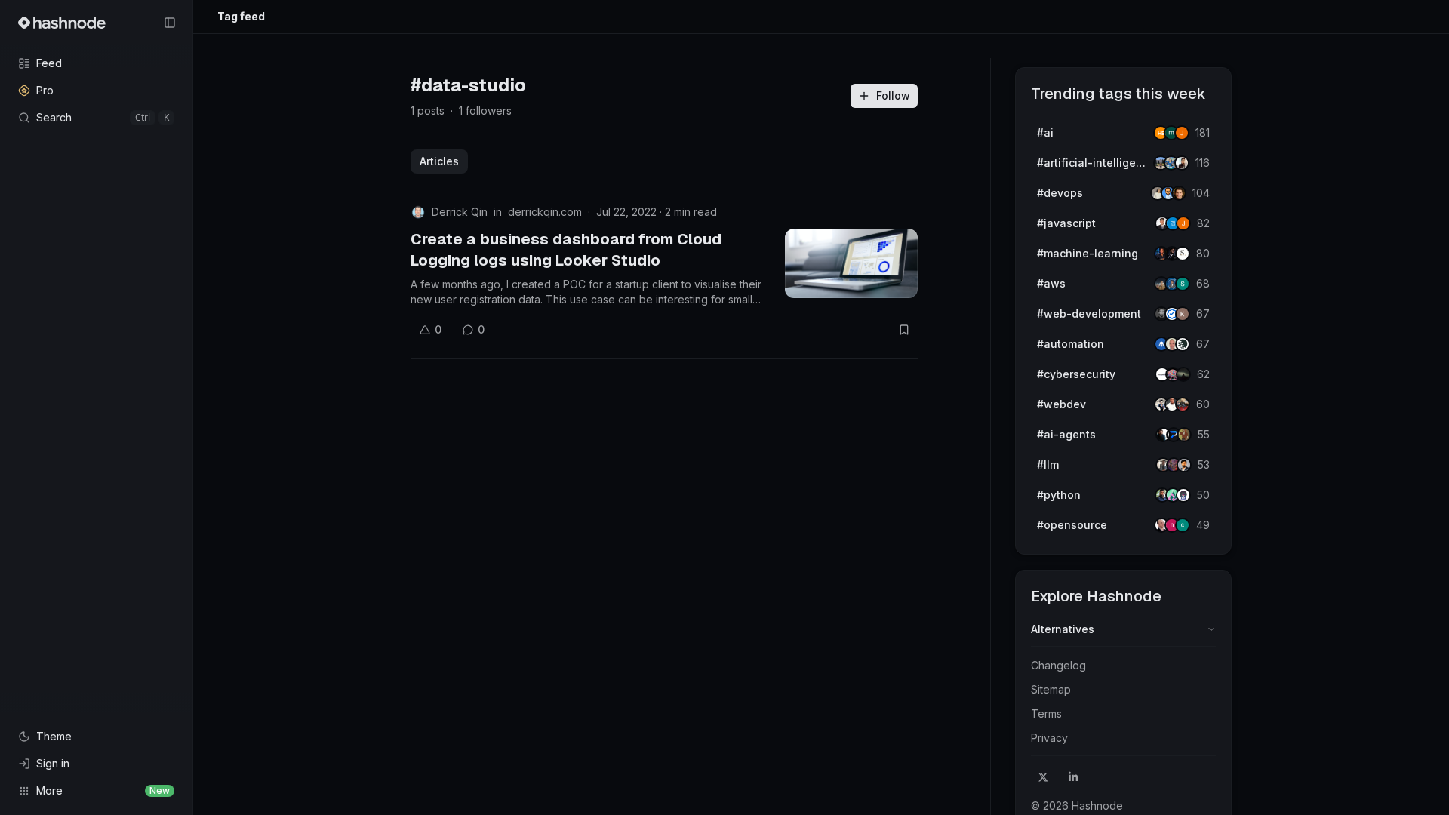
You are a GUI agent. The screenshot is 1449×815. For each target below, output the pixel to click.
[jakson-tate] (1178, 193)
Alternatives (1062, 629)
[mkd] (1183, 374)
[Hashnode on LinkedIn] (1073, 777)
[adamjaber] (1184, 464)
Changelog (1058, 665)
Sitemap (1051, 689)
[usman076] (1181, 163)
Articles (439, 161)
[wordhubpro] (1182, 313)
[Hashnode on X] (1043, 777)
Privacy (1049, 737)
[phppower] (1182, 404)
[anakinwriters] (1182, 344)
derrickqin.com (545, 211)
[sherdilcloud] (1182, 283)
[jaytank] (1183, 495)
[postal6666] (1184, 434)
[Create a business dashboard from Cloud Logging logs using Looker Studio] (851, 263)
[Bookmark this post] (904, 329)
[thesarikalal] (1182, 253)
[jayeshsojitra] (1181, 132)
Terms (1046, 713)
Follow (893, 95)
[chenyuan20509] (1182, 525)
